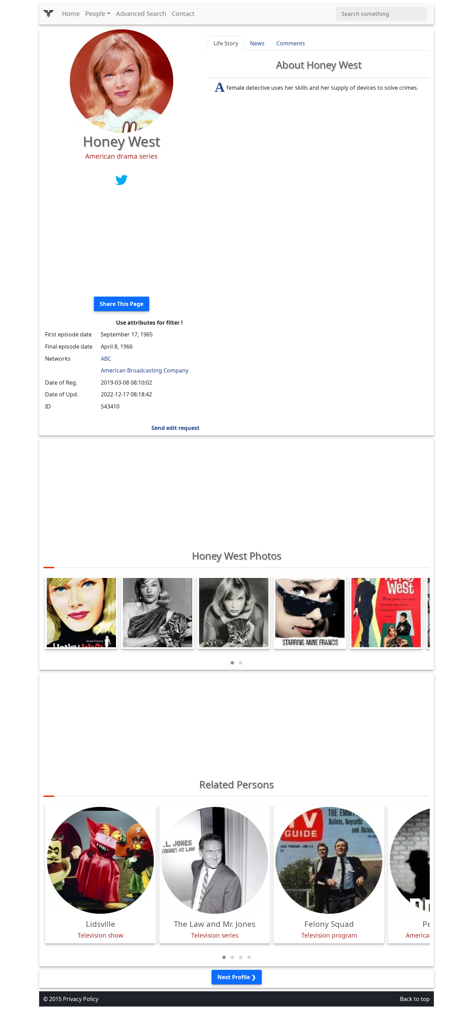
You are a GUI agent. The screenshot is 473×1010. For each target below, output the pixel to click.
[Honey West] (121, 80)
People (95, 13)
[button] (232, 662)
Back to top (415, 999)
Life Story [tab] (226, 43)
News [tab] (257, 43)
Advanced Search (141, 13)
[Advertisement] (121, 242)
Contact (183, 13)
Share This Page (121, 304)
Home (71, 13)
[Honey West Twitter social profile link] (121, 179)
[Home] (48, 14)
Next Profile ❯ (236, 977)
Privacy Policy (80, 999)
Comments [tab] (290, 43)
